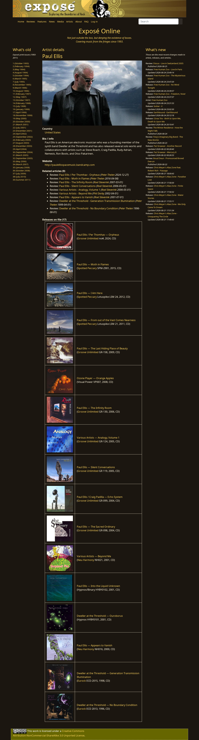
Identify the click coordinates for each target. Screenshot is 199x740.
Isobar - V (158, 106)
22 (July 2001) (19, 127)
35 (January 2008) (21, 167)
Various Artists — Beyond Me (94, 556)
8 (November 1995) (22, 84)
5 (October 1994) (21, 75)
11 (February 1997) (22, 93)
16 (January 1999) (21, 109)
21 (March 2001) (20, 124)
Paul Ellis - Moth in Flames (74, 178)
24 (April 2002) (20, 133)
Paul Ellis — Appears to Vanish (94, 645)
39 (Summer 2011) (21, 179)
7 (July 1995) (19, 81)
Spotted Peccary (87, 268)
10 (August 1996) (21, 90)
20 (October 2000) (21, 121)
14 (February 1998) (22, 103)
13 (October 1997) (21, 100)
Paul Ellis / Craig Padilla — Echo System (100, 497)
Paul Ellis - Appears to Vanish (76, 197)
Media (60, 21)
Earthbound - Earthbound (166, 112)
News (52, 21)
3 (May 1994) (19, 69)
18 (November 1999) (22, 115)
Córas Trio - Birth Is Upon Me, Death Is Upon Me (164, 120)
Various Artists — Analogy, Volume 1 (98, 437)
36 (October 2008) (21, 170)
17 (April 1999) (20, 112)
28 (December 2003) (22, 146)
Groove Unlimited (88, 238)
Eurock (82, 680)
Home (21, 21)
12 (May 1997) (19, 97)
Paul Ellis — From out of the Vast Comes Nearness (106, 320)
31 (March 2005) (20, 155)
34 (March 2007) (20, 164)
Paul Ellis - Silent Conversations (77, 186)
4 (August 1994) (20, 72)
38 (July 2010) (19, 176)
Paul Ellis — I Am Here (89, 293)
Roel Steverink (101, 182)
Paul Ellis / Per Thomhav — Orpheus (98, 234)
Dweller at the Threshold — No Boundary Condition (107, 705)
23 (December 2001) (22, 130)
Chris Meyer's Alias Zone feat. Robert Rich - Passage (164, 169)
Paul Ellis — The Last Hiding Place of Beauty (102, 348)
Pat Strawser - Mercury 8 (165, 152)
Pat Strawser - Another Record (168, 146)
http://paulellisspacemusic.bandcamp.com (70, 165)
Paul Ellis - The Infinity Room (75, 182)
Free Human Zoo (159, 100)
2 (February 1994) (21, 66)
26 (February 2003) (22, 140)
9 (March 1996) (20, 87)
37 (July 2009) (19, 173)
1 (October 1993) (21, 63)
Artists (69, 21)
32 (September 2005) (23, 158)
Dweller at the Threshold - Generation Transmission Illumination (97, 201)
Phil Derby (98, 193)
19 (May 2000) (19, 118)
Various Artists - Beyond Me (75, 193)
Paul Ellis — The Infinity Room (94, 408)
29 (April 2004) (20, 149)
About (78, 21)
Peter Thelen (108, 174)
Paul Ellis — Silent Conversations (96, 467)
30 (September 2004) (23, 152)
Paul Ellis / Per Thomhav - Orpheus (79, 174)
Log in (94, 21)
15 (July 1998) (19, 106)
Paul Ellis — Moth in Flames (93, 264)
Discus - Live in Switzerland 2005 (168, 63)
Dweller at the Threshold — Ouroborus (100, 616)
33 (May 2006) (19, 161)
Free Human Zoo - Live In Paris (168, 69)
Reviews (31, 21)
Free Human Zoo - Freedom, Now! (169, 93)
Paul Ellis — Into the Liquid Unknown (98, 586)
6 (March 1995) (20, 78)
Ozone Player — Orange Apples (95, 378)
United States (53, 132)
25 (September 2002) (23, 136)
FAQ (86, 21)
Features (41, 21)
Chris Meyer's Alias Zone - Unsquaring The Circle (162, 215)
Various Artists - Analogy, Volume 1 (79, 189)
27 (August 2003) (21, 142)
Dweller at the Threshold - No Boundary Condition (88, 208)
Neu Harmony (86, 560)
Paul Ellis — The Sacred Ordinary (96, 526)
